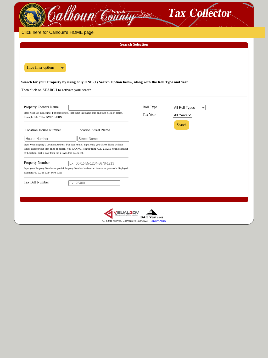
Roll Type (150, 107)
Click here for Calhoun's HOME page (57, 32)
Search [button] (182, 125)
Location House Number (43, 130)
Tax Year (149, 115)
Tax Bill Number (36, 182)
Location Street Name (93, 130)
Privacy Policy (158, 220)
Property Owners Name (41, 107)
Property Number (37, 163)
